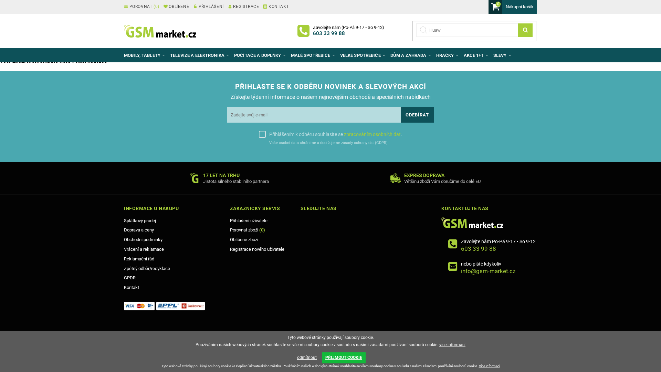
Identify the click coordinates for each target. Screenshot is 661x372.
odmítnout (307, 357)
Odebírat (417, 114)
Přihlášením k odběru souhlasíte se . (335, 134)
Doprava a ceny (139, 229)
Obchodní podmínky (143, 239)
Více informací (489, 366)
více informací (452, 344)
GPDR (130, 277)
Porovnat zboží (247, 229)
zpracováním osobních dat (372, 134)
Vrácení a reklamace (144, 249)
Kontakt (131, 287)
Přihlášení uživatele (248, 220)
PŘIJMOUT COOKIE (343, 357)
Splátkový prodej (140, 220)
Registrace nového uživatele (257, 249)
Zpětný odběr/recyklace (147, 268)
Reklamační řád (139, 258)
